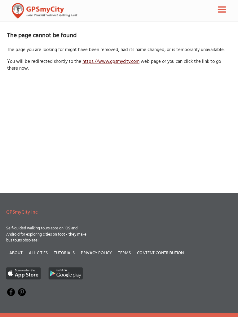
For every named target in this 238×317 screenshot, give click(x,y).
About (16, 253)
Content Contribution (160, 253)
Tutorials (64, 253)
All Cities (38, 253)
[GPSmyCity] (44, 11)
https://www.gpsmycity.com (110, 61)
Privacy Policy (96, 253)
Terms (124, 253)
